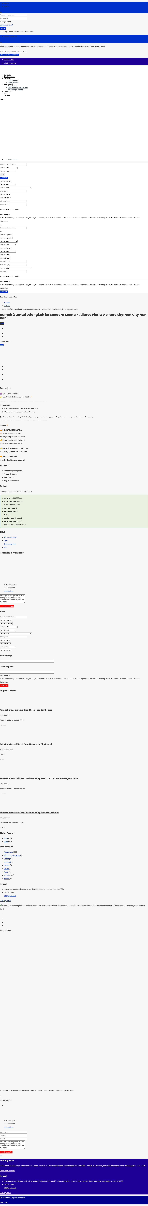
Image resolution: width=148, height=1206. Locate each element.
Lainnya (7, 865)
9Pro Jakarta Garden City (18, 88)
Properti (7, 79)
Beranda (7, 75)
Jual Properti (13, 80)
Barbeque (20, 218)
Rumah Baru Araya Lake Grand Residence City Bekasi (26, 710)
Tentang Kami (9, 77)
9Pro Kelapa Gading (15, 90)
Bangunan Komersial (12, 855)
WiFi (130, 218)
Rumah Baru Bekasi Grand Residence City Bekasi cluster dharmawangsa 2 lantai (39, 778)
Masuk (3, 28)
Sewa (6, 841)
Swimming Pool (103, 218)
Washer (123, 218)
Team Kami (8, 84)
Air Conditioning (8, 218)
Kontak (7, 95)
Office (6, 869)
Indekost (7, 862)
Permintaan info (6, 1152)
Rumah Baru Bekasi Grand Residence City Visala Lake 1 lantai (29, 812)
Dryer (28, 218)
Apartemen (8, 852)
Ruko (6, 872)
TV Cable (114, 218)
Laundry (42, 218)
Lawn (49, 218)
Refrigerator (83, 218)
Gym (35, 218)
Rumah (7, 875)
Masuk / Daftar (13, 159)
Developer (8, 91)
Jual (2, 323)
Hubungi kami (5, 901)
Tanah (6, 879)
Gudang (7, 859)
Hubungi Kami (8, 606)
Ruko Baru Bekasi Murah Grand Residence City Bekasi (26, 744)
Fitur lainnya (5, 214)
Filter (2, 174)
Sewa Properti (13, 82)
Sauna (92, 218)
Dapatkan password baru (9, 55)
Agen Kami (12, 86)
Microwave (57, 218)
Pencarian (4, 178)
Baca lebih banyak (7, 1171)
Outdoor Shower (70, 218)
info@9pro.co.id (10, 896)
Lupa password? (6, 25)
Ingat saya (6, 21)
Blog (5, 93)
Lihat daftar (8, 591)
